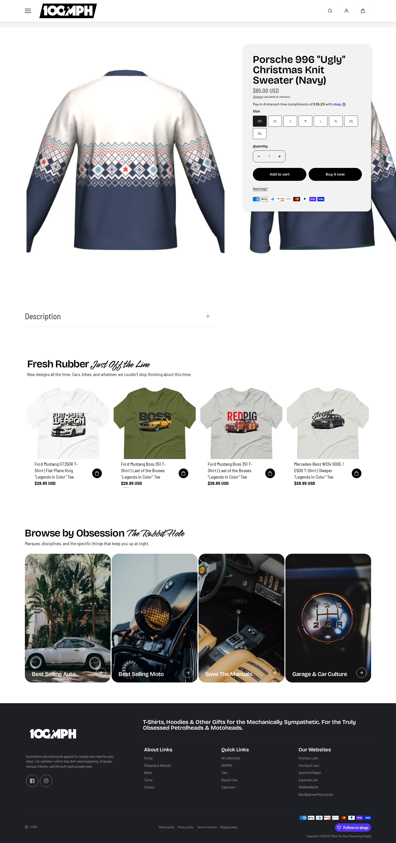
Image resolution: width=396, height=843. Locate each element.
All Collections (230, 758)
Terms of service (207, 827)
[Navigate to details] (101, 673)
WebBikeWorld (308, 787)
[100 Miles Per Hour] (68, 10)
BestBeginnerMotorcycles (315, 794)
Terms (148, 780)
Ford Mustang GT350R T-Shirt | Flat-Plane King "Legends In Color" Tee (56, 470)
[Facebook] (32, 781)
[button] (362, 10)
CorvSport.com (308, 765)
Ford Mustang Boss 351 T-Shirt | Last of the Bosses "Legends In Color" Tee (143, 470)
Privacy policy (186, 827)
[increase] (279, 156)
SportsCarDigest (309, 772)
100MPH (226, 765)
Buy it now (335, 174)
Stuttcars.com (308, 758)
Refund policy (166, 827)
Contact (149, 787)
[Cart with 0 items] (362, 10)
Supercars (228, 787)
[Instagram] (46, 781)
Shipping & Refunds (157, 765)
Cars (224, 772)
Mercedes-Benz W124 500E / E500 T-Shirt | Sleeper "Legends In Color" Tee (319, 470)
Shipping (258, 97)
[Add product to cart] (97, 473)
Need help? (260, 189)
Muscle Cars (229, 780)
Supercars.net (308, 780)
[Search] (330, 10)
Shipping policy (228, 827)
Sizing (148, 758)
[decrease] (259, 156)
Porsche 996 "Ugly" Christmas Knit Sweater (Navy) (299, 70)
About (148, 772)
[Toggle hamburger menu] (29, 11)
